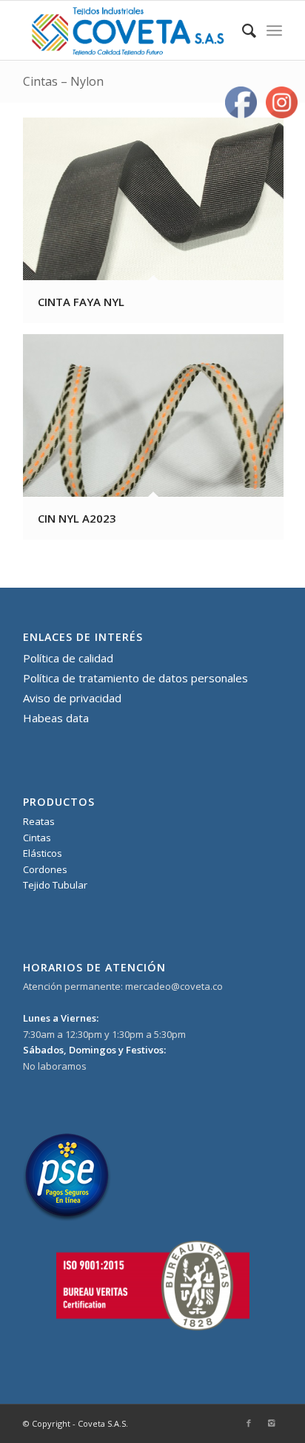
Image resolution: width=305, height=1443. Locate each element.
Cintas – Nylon (63, 81)
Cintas (37, 837)
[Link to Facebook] (249, 1423)
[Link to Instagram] (271, 1423)
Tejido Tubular (55, 885)
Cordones (45, 869)
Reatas (39, 821)
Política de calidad (68, 658)
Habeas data (56, 717)
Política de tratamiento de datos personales (135, 677)
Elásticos (42, 853)
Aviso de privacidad (72, 697)
